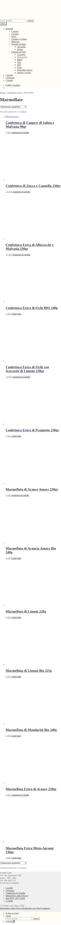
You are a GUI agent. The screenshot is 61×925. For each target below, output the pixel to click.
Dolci (13, 36)
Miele (19, 59)
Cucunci (15, 34)
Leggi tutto (16, 314)
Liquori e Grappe (19, 39)
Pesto (19, 67)
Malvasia (15, 41)
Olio (19, 62)
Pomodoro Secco (24, 70)
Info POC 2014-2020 (15, 898)
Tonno (20, 49)
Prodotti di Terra (18, 52)
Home (3, 92)
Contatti (9, 80)
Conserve (21, 54)
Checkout (10, 78)
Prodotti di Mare (18, 44)
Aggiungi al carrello (20, 132)
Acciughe (21, 47)
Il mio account (12, 913)
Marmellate (22, 57)
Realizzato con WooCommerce (36, 908)
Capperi (14, 31)
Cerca (30, 21)
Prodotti (9, 29)
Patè (19, 65)
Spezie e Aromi (24, 72)
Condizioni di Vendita (15, 893)
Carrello (9, 75)
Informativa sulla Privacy (17, 895)
